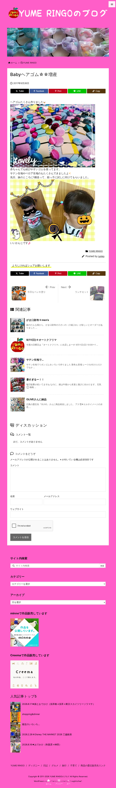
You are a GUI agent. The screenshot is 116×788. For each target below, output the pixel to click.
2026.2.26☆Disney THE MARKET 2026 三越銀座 (47, 734)
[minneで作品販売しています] (24, 632)
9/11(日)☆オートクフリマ (41, 339)
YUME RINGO (29, 63)
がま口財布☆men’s (37, 319)
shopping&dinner (31, 714)
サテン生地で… (35, 359)
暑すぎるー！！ (35, 379)
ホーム (14, 63)
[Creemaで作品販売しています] (24, 674)
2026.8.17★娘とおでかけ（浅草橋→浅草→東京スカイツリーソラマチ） (58, 704)
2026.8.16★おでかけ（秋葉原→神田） (41, 744)
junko (101, 256)
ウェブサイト (17, 509)
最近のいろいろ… (31, 724)
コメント (14, 465)
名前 (12, 496)
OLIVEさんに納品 (36, 399)
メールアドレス (52, 496)
